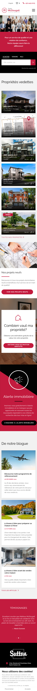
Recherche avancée (28, 68)
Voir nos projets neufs (17, 292)
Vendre (15, 57)
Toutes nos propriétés (11, 237)
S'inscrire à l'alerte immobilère (19, 423)
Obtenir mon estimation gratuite (18, 345)
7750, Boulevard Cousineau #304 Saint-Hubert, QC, (20, 664)
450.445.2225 (30, 3)
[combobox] (16, 62)
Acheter (6, 57)
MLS (21, 57)
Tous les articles (9, 590)
